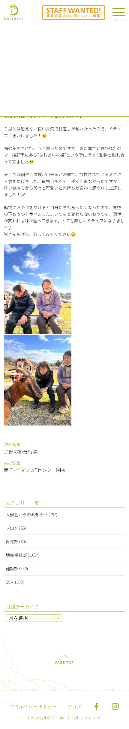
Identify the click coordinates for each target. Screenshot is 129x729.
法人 (10, 582)
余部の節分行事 (21, 451)
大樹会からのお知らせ (27, 514)
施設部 (12, 569)
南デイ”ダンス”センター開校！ (37, 470)
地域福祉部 (16, 555)
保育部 (12, 541)
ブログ (12, 528)
